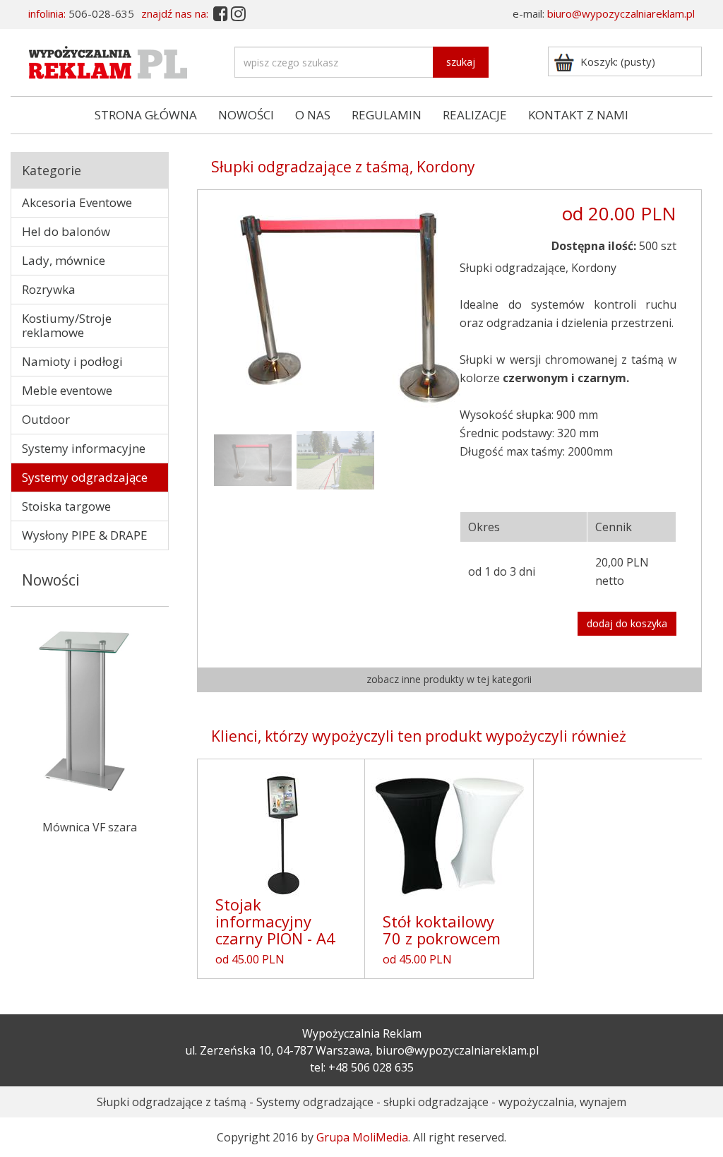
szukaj (460, 62)
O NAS (312, 115)
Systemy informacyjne (83, 448)
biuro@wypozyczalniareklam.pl (621, 13)
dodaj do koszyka (627, 623)
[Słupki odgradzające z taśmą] (349, 306)
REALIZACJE (475, 115)
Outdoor (46, 419)
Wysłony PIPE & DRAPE (85, 535)
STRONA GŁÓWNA (146, 115)
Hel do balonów (66, 231)
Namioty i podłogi (72, 361)
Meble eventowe (67, 390)
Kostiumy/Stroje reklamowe (67, 325)
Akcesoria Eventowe (77, 202)
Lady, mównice (63, 260)
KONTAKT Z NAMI (578, 115)
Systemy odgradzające (85, 477)
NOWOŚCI (246, 115)
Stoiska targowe (66, 506)
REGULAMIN (387, 115)
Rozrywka (49, 289)
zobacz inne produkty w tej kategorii (449, 679)
